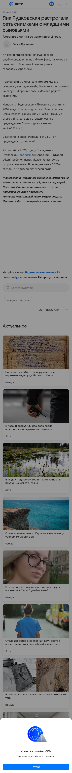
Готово (36, 766)
